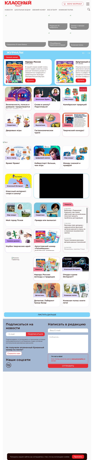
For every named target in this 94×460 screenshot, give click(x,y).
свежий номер (38, 10)
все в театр (52, 10)
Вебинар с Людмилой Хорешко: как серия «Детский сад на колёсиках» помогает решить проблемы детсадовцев (75, 214)
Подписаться (35, 334)
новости (9, 10)
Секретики (11, 125)
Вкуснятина (40, 125)
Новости (10, 99)
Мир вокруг (69, 99)
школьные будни (22, 10)
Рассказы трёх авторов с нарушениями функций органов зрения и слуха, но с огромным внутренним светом (74, 229)
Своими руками (13, 241)
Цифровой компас (43, 158)
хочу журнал (74, 4)
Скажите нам (13, 353)
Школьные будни (43, 99)
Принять (78, 457)
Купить (30, 80)
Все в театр (11, 158)
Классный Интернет (15, 186)
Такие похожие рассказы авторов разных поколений (75, 241)
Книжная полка (66, 10)
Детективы (39, 295)
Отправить (68, 366)
